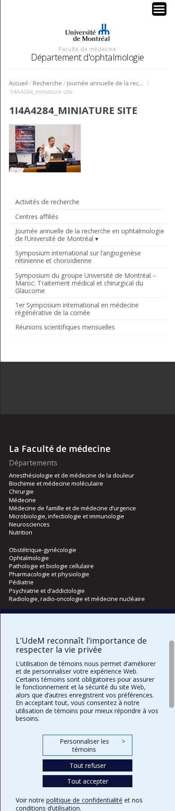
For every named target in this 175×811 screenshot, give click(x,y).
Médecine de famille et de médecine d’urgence (72, 508)
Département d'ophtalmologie (87, 57)
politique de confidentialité (84, 800)
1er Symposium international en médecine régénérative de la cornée (77, 309)
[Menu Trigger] (159, 9)
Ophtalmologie (29, 558)
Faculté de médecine (87, 49)
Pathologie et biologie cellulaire (51, 566)
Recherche (47, 83)
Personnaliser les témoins (92, 745)
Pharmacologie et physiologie (49, 574)
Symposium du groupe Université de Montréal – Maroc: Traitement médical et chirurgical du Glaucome (85, 283)
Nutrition (20, 532)
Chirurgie (21, 491)
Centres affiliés (36, 216)
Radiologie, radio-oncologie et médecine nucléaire (77, 599)
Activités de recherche (47, 201)
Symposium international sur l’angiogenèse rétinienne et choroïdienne (78, 257)
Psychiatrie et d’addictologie (47, 591)
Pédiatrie (21, 582)
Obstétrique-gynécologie (42, 550)
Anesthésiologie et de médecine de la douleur (71, 475)
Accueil (18, 83)
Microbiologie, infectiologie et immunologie (66, 516)
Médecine (22, 500)
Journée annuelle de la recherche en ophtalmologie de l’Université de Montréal (106, 83)
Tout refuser (88, 765)
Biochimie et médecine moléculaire (56, 483)
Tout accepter (87, 781)
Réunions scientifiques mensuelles (65, 327)
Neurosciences (29, 524)
